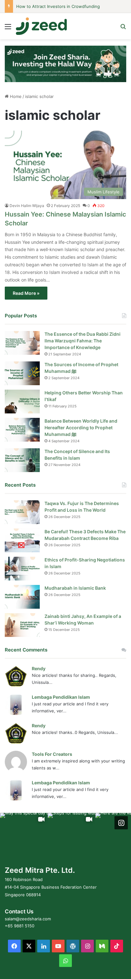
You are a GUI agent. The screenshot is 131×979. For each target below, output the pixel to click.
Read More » (26, 293)
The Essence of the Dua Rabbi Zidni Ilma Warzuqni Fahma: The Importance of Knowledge (83, 340)
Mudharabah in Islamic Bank (75, 588)
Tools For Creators (52, 754)
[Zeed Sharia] (41, 26)
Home (15, 96)
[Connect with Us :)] (121, 823)
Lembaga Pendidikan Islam (61, 697)
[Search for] (123, 29)
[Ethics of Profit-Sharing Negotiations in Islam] (22, 568)
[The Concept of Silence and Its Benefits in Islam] (22, 460)
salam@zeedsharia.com (28, 918)
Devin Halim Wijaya (27, 205)
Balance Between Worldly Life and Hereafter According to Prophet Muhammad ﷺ (81, 427)
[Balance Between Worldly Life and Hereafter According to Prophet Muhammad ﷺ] (22, 430)
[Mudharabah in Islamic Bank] (22, 597)
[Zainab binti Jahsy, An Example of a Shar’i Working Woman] (22, 625)
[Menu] (8, 29)
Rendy (38, 668)
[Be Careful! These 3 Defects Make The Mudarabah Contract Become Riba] (22, 540)
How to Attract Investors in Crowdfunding (58, 6)
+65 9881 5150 (19, 925)
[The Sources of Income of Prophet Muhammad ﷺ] (22, 373)
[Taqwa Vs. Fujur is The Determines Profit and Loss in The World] (22, 512)
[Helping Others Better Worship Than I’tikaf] (22, 401)
